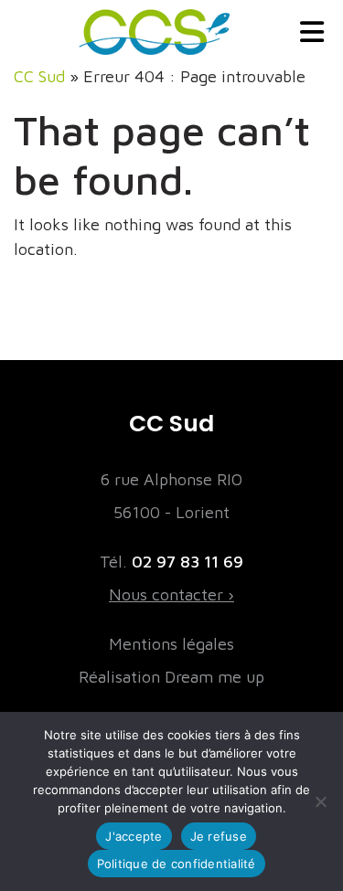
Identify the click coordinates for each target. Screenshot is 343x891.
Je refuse (218, 836)
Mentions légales (171, 643)
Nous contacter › (171, 594)
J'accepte (133, 836)
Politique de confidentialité (176, 863)
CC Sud (39, 76)
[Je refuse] (320, 801)
